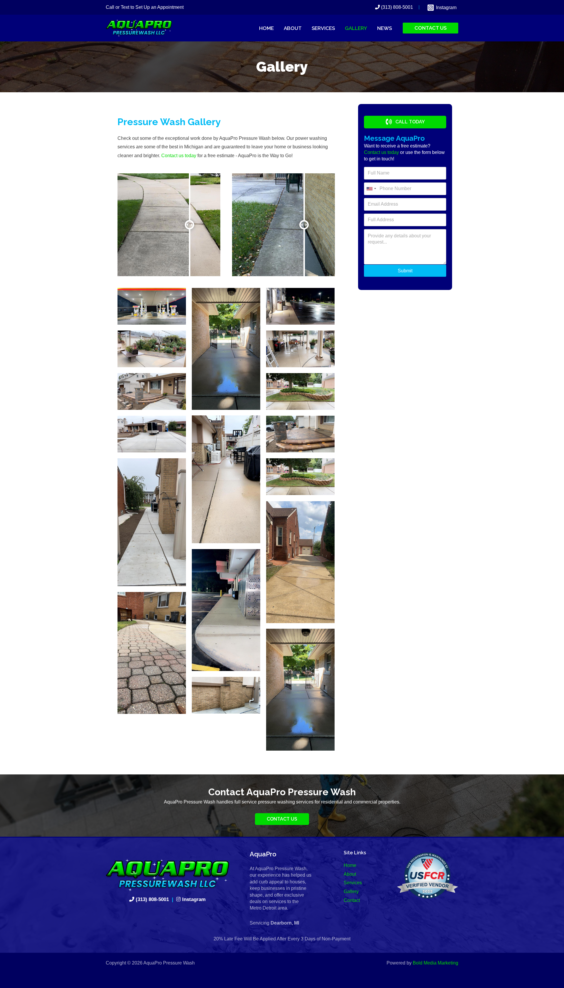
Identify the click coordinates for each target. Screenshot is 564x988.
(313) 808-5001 (396, 7)
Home (350, 865)
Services (353, 882)
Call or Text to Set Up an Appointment (145, 7)
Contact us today (178, 155)
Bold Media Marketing (435, 962)
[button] (405, 122)
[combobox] (371, 188)
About (350, 874)
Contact (352, 900)
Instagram (193, 899)
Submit (405, 270)
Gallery (351, 891)
